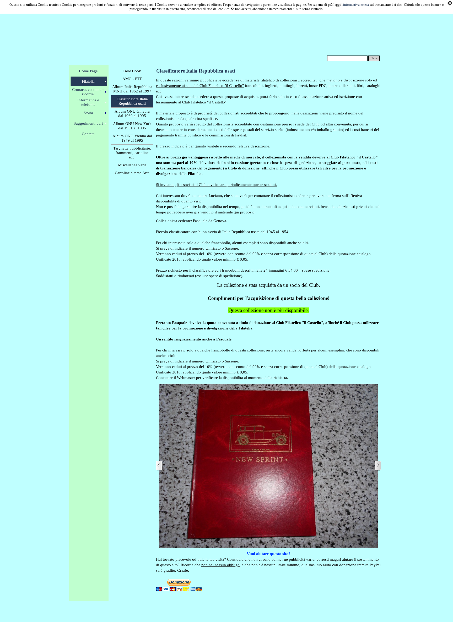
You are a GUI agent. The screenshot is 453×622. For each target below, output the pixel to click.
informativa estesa (356, 5)
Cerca (374, 58)
